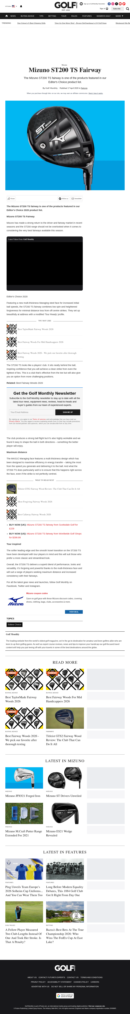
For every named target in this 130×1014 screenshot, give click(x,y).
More (118, 16)
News (13, 16)
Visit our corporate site (96, 1006)
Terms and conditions (91, 977)
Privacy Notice (14, 421)
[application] (45, 263)
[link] (15, 602)
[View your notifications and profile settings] (21, 6)
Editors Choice (14, 625)
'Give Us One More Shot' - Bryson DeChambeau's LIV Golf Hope (81, 23)
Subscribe (116, 9)
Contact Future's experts (52, 977)
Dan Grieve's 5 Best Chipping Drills (31, 23)
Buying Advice (27, 16)
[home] (6, 16)
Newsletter (78, 198)
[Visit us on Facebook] (109, 3)
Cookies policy (81, 982)
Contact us (72, 977)
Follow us (65, 198)
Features (87, 16)
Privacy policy (38, 982)
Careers (95, 982)
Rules (74, 16)
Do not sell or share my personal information (75, 987)
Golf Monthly (51, 88)
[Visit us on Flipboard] (123, 3)
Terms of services (39, 419)
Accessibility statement (59, 982)
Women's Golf (104, 16)
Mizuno (64, 65)
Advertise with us (40, 987)
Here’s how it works (95, 93)
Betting (52, 16)
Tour (63, 16)
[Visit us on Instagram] (112, 3)
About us (32, 977)
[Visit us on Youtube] (120, 3)
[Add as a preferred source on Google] (65, 995)
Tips (41, 16)
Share (13, 198)
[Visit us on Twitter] (116, 3)
